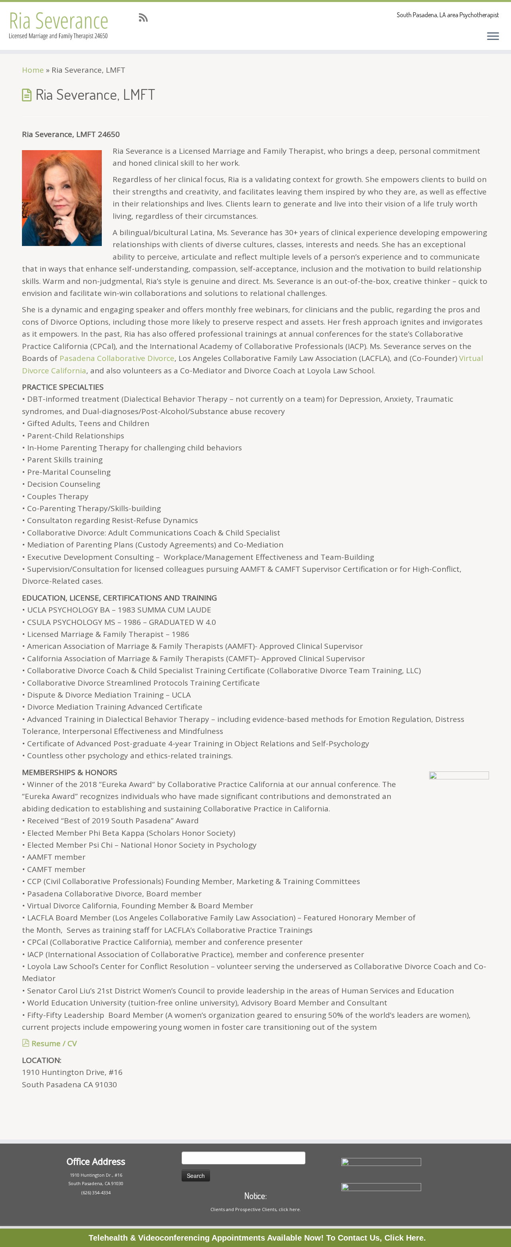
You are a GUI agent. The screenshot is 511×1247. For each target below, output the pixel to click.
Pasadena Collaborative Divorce (116, 358)
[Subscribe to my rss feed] (146, 17)
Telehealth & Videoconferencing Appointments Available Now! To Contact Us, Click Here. (257, 1237)
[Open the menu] (493, 37)
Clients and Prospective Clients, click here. (255, 1209)
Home (33, 70)
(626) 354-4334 (96, 1192)
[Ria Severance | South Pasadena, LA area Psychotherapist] (59, 26)
